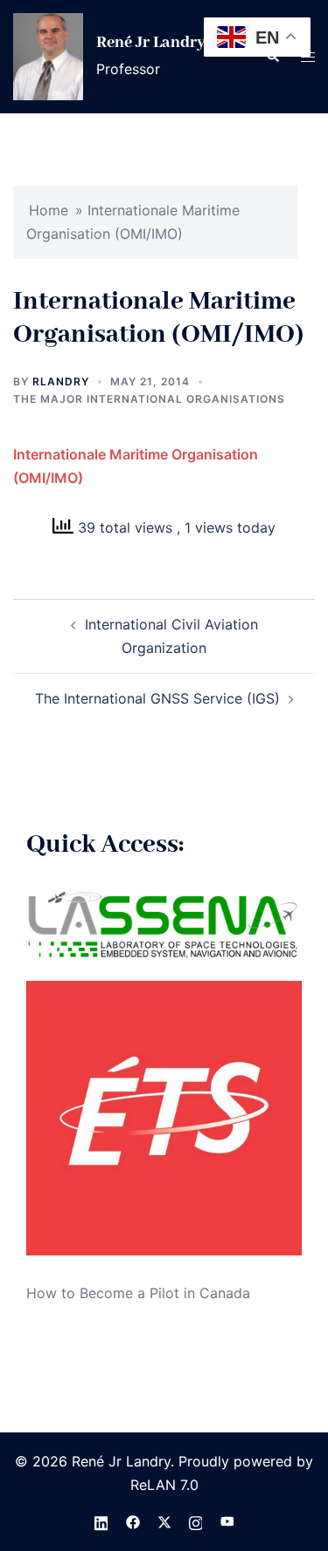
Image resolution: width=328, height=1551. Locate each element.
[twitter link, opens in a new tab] (164, 1521)
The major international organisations (149, 398)
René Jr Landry (151, 42)
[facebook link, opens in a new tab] (133, 1521)
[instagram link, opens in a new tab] (196, 1521)
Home (48, 210)
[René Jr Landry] (48, 56)
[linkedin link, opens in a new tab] (101, 1521)
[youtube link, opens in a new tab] (227, 1521)
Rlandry (60, 381)
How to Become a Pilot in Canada (138, 1293)
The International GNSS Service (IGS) (157, 698)
